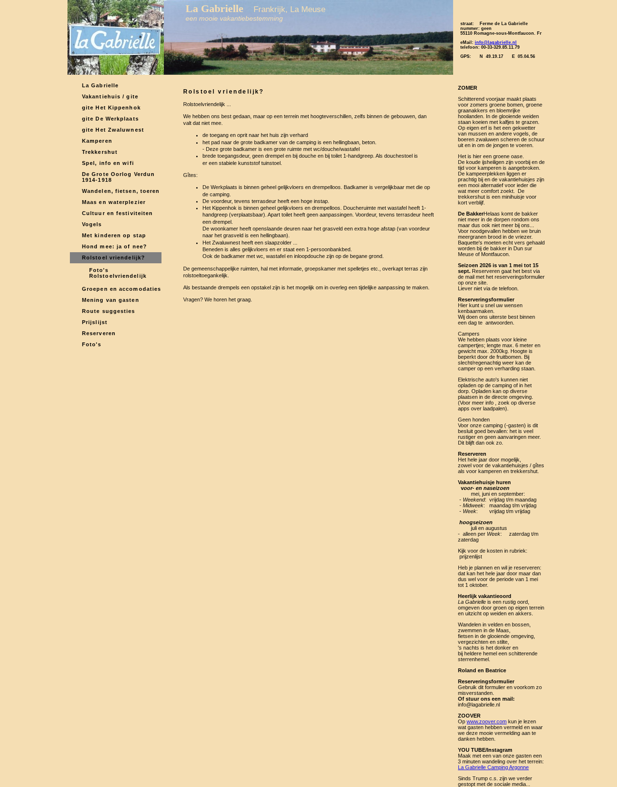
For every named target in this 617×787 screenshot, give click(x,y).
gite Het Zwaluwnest (113, 130)
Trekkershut (100, 152)
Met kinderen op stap (114, 235)
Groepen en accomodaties (121, 289)
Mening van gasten (110, 300)
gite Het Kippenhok (111, 107)
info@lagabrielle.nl (496, 42)
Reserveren (99, 333)
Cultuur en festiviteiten (117, 213)
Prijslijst (94, 322)
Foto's (92, 344)
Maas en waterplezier (114, 202)
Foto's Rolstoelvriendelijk (118, 273)
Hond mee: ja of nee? (114, 246)
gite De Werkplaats (110, 119)
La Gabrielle (100, 85)
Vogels (92, 224)
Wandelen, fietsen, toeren (121, 191)
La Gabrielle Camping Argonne (493, 767)
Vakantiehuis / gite (110, 96)
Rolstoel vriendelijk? (113, 257)
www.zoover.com (487, 721)
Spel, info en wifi (108, 163)
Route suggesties (108, 311)
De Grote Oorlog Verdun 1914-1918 (118, 177)
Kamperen (97, 141)
